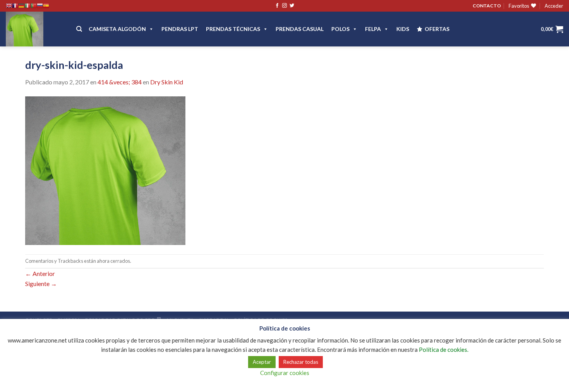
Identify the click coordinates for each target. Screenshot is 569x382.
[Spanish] (46, 6)
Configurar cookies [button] (284, 372)
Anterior (40, 273)
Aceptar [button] (262, 362)
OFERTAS (437, 29)
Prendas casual (300, 29)
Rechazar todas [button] (300, 362)
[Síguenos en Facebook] (277, 6)
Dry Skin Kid (166, 82)
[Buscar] (79, 29)
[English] (9, 6)
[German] (21, 6)
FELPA (373, 29)
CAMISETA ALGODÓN (117, 29)
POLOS (340, 29)
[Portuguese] (34, 6)
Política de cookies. (443, 349)
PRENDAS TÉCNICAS (233, 29)
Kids (402, 29)
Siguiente (41, 283)
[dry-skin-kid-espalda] (105, 169)
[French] (15, 6)
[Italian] (27, 6)
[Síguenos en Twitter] (292, 6)
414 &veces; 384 (120, 82)
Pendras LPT (179, 29)
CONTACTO (487, 6)
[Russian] (40, 6)
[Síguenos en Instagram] (284, 6)
